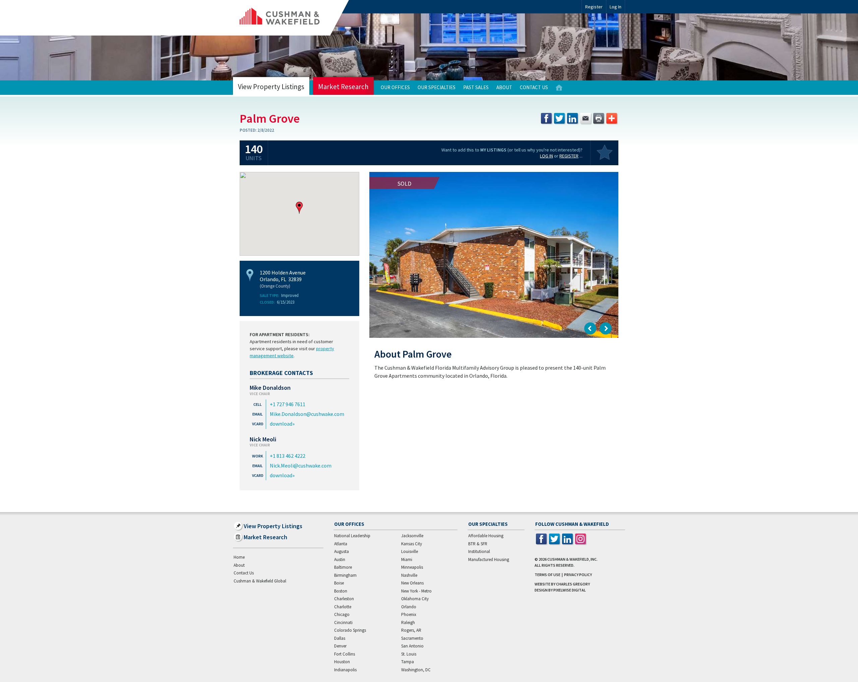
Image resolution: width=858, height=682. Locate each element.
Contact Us (534, 87)
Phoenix (408, 614)
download (281, 423)
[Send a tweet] (559, 118)
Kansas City (411, 544)
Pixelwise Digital (569, 590)
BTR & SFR (477, 544)
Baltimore (343, 567)
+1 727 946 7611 (287, 404)
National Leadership (352, 536)
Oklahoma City (415, 599)
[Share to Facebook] (546, 118)
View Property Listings (271, 86)
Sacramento (412, 638)
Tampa (407, 662)
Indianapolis (345, 670)
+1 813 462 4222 (287, 455)
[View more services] (611, 118)
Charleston (344, 599)
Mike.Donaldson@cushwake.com (307, 414)
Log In (546, 156)
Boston (340, 591)
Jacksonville (412, 536)
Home (559, 87)
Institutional (479, 551)
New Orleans (412, 583)
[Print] (598, 118)
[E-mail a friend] (585, 118)
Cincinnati (343, 622)
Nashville (409, 575)
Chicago (342, 614)
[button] (299, 208)
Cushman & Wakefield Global (260, 581)
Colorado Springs (350, 630)
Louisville (409, 551)
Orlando (408, 607)
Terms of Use (547, 574)
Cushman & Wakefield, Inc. (572, 559)
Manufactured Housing (488, 559)
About (504, 87)
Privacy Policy (578, 574)
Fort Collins (344, 654)
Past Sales (476, 87)
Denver (340, 646)
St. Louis (408, 654)
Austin (339, 559)
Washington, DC (416, 670)
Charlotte (342, 607)
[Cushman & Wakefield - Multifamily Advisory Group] (291, 18)
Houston (342, 662)
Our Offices (395, 87)
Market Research (343, 86)
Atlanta (340, 544)
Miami (406, 559)
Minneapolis (412, 567)
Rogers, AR (411, 630)
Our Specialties (436, 87)
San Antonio (412, 646)
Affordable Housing (485, 536)
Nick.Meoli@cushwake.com (300, 465)
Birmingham (345, 575)
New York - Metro (416, 591)
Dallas (339, 638)
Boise (339, 583)
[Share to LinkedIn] (572, 118)
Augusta (341, 551)
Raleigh (408, 622)
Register (594, 7)
